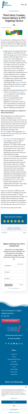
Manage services (14, 398)
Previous (4, 232)
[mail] (19, 343)
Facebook (18, 82)
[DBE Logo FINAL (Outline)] (7, 1)
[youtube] (14, 343)
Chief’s (4, 131)
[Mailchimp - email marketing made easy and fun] (21, 284)
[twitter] (8, 343)
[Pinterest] (19, 221)
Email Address (8, 265)
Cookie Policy (11, 412)
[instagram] (11, 343)
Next (24, 232)
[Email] (22, 221)
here (12, 135)
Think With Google (9, 139)
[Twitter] (8, 221)
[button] (26, 387)
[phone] (22, 343)
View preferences (14, 409)
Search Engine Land (17, 180)
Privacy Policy (17, 412)
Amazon (6, 156)
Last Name (7, 278)
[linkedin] (16, 343)
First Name (7, 272)
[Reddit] (11, 221)
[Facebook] (4, 221)
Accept (14, 402)
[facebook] (6, 343)
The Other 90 (17, 100)
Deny (14, 405)
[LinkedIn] (15, 221)
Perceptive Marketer (14, 11)
